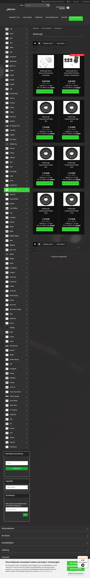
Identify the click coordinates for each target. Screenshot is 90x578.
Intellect (12, 157)
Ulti (10, 424)
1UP (10, 29)
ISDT (11, 167)
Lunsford (12, 217)
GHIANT (12, 121)
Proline (11, 286)
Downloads (75, 17)
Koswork (12, 194)
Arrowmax (12, 57)
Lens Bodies (13, 208)
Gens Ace (12, 116)
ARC (10, 52)
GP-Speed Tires (14, 126)
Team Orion (13, 405)
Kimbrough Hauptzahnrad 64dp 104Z (46, 211)
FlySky (11, 112)
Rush (11, 332)
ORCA (11, 263)
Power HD (12, 277)
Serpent (12, 350)
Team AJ (12, 387)
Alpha (11, 47)
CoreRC (11, 84)
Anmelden (17, 468)
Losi (10, 213)
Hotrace (12, 148)
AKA (10, 43)
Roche (11, 323)
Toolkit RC (12, 414)
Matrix (11, 226)
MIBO (11, 231)
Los (25, 515)
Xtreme (11, 437)
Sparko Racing (14, 359)
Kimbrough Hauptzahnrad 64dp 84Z (46, 165)
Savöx (11, 341)
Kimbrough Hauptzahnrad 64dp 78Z (46, 119)
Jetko (11, 176)
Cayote (11, 75)
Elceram (12, 103)
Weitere (64, 17)
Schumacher (13, 346)
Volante (11, 428)
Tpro (11, 419)
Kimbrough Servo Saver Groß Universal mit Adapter (46, 73)
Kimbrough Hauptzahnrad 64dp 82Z (71, 119)
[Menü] (86, 557)
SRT (10, 364)
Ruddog (11, 327)
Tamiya (11, 382)
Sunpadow (12, 369)
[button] (68, 1)
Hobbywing (13, 144)
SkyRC (11, 355)
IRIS (10, 162)
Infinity (11, 153)
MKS (11, 240)
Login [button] (77, 1)
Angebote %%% (14, 17)
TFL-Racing (13, 410)
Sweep (11, 373)
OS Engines (13, 268)
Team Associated (15, 392)
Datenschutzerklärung (45, 571)
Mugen (11, 258)
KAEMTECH (38, 17)
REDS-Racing (13, 295)
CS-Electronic (13, 93)
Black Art (12, 66)
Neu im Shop (27, 17)
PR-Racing (12, 281)
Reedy (11, 300)
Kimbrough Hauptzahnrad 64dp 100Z (71, 165)
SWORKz (12, 378)
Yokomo (12, 442)
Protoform (12, 291)
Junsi (11, 180)
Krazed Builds (13, 199)
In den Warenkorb (44, 91)
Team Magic (13, 400)
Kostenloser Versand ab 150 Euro (53, 1)
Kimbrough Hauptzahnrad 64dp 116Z (71, 211)
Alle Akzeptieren (76, 563)
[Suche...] (48, 5)
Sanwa (11, 337)
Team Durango (14, 396)
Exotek (11, 107)
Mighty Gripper (14, 236)
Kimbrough (12, 190)
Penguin (12, 272)
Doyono (11, 98)
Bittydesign (13, 61)
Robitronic (12, 318)
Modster (12, 245)
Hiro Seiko (12, 139)
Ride (11, 314)
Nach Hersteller (52, 17)
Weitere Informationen (75, 573)
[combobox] (48, 43)
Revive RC (12, 305)
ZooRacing (12, 447)
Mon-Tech (12, 250)
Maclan (11, 222)
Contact (12, 80)
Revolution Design (15, 309)
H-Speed (12, 130)
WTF (11, 433)
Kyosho (11, 203)
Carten (11, 70)
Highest (12, 135)
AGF (10, 38)
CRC (10, 89)
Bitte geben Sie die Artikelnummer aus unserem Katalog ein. (16, 505)
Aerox (11, 33)
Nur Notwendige (75, 569)
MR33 (11, 254)
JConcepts (12, 171)
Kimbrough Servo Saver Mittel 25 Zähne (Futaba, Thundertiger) (71, 73)
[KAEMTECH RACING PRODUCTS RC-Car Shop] (10, 9)
